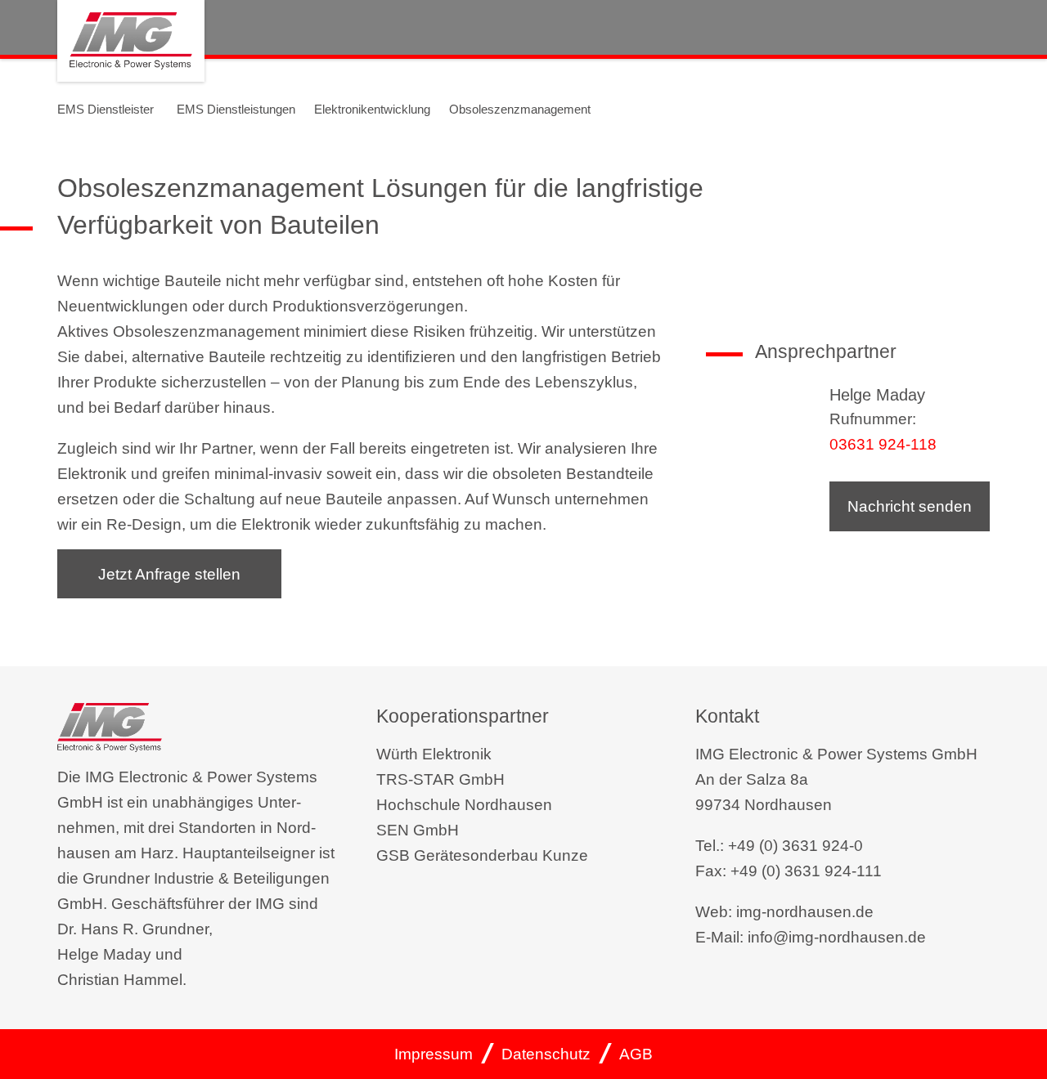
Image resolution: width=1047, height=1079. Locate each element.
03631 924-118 (883, 444)
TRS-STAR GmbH (440, 779)
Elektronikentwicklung (372, 109)
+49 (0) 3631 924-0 (795, 845)
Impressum (433, 1054)
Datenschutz (546, 1054)
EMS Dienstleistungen (236, 109)
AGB (636, 1054)
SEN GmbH (417, 830)
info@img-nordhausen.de (837, 937)
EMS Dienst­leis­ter (105, 109)
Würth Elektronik (434, 754)
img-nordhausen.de (805, 911)
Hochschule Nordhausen (464, 804)
